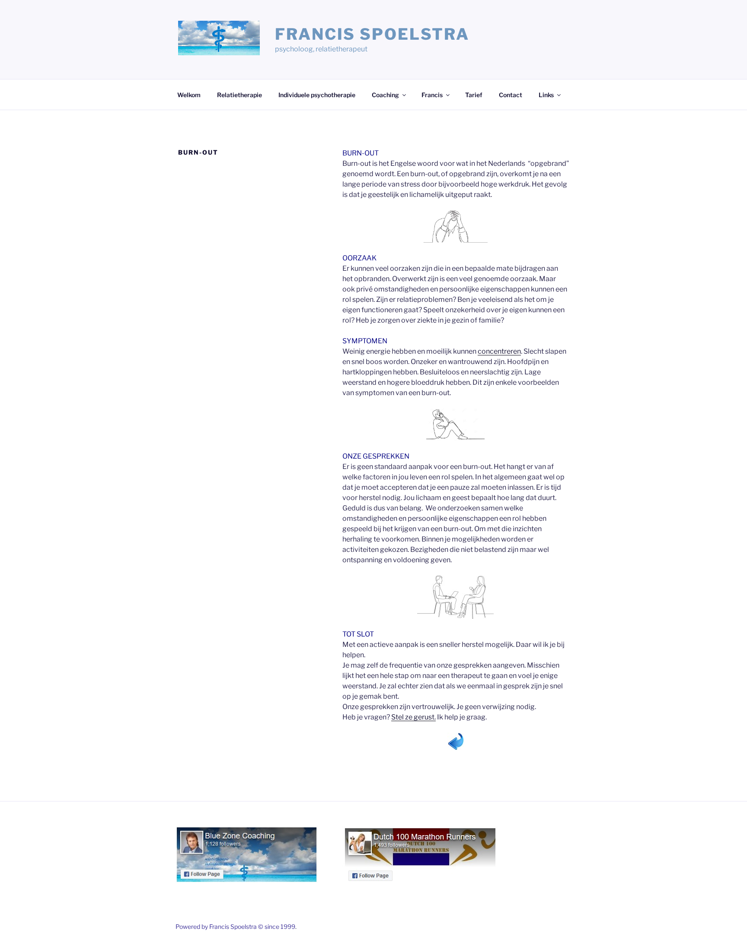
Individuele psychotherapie (316, 94)
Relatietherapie (239, 94)
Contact (510, 94)
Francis (432, 94)
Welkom (189, 94)
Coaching (385, 94)
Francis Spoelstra (372, 34)
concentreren (499, 351)
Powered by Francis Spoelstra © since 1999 (235, 926)
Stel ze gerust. (413, 717)
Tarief (473, 94)
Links (546, 94)
